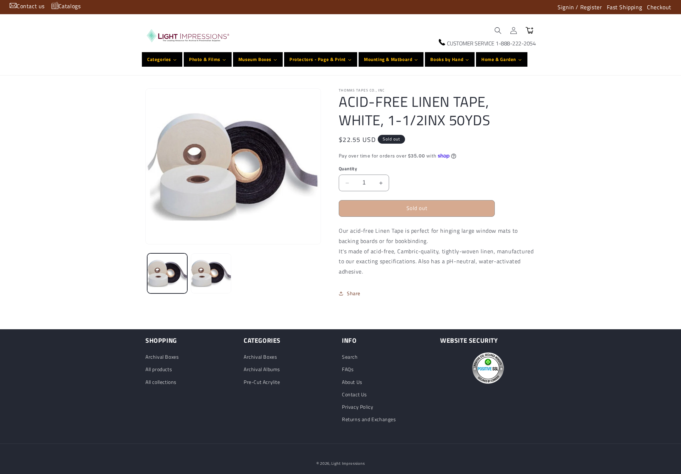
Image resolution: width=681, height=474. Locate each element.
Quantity (348, 169)
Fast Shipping (624, 7)
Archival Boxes (162, 356)
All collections (161, 382)
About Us (352, 382)
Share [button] (353, 293)
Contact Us (354, 394)
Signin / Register (580, 7)
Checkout (659, 7)
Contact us (31, 6)
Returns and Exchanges (369, 419)
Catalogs (70, 6)
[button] (498, 30)
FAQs (348, 369)
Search (350, 356)
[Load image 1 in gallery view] (167, 273)
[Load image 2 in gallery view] (211, 273)
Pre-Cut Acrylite (262, 382)
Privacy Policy (357, 406)
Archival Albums (262, 369)
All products (158, 369)
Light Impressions (348, 463)
